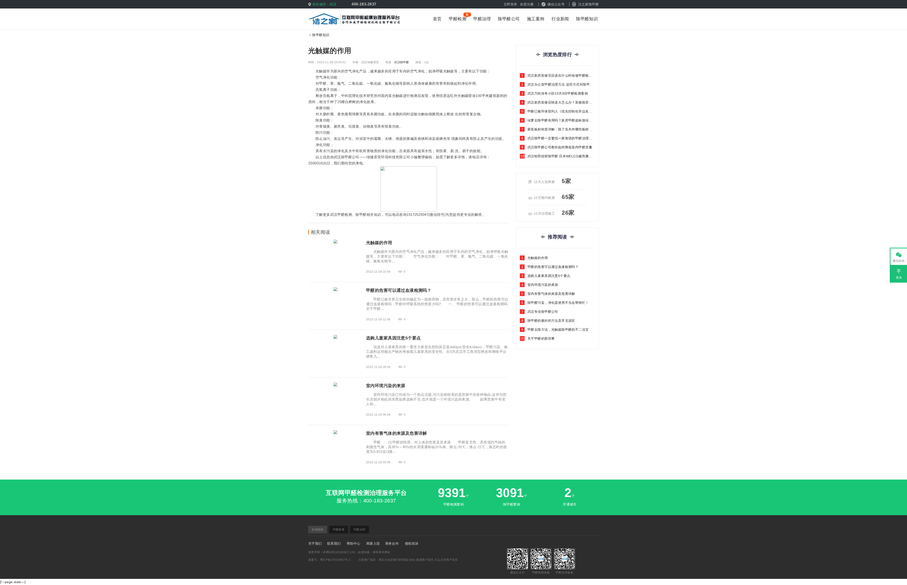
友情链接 (318, 529)
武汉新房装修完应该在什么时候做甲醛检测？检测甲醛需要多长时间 (558, 75)
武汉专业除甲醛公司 (539, 311)
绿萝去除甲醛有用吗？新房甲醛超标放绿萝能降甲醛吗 (558, 120)
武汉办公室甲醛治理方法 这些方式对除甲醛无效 (558, 84)
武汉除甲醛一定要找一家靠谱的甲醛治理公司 (558, 138)
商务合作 (392, 543)
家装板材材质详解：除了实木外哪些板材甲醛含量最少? (558, 129)
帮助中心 (353, 543)
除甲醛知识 (587, 19)
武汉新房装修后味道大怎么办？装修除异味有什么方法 (558, 102)
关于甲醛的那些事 (537, 338)
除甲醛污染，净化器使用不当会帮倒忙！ (555, 303)
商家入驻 (373, 543)
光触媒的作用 (534, 258)
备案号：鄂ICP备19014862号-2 (329, 559)
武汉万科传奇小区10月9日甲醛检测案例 (554, 93)
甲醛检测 (457, 19)
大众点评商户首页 (446, 559)
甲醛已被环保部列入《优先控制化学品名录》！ (558, 111)
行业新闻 (560, 19)
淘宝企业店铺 (387, 559)
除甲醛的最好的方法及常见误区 (548, 320)
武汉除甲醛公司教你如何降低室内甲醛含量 (556, 147)
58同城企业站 (406, 559)
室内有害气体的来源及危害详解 (548, 294)
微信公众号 (556, 4)
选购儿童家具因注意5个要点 (545, 276)
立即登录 (510, 4)
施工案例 (535, 19)
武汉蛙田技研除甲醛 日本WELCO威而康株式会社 (557, 156)
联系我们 (334, 543)
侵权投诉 (412, 543)
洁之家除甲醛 (588, 4)
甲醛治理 (482, 19)
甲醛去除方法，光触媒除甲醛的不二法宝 (555, 329)
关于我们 (315, 543)
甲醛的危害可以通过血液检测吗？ (550, 267)
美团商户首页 (425, 559)
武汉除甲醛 (401, 62)
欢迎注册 (527, 4)
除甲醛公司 (509, 19)
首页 (437, 19)
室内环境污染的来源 (539, 285)
